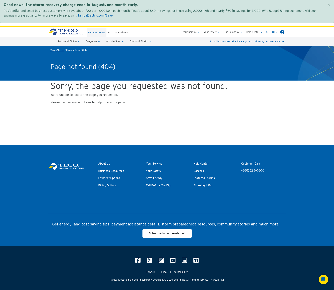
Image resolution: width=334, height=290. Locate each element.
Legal (164, 272)
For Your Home (96, 32)
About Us (104, 163)
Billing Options (107, 185)
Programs (92, 41)
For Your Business (118, 32)
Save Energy (154, 178)
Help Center (253, 32)
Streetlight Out (203, 185)
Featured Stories (139, 41)
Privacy (150, 272)
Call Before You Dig (158, 185)
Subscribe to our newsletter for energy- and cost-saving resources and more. (247, 41)
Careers (199, 171)
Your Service (189, 32)
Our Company (232, 32)
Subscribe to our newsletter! (167, 233)
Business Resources (111, 171)
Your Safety (210, 32)
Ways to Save (113, 41)
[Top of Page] (66, 32)
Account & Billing (67, 41)
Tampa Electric (57, 50)
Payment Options (109, 178)
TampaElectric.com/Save (95, 15)
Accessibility (181, 272)
